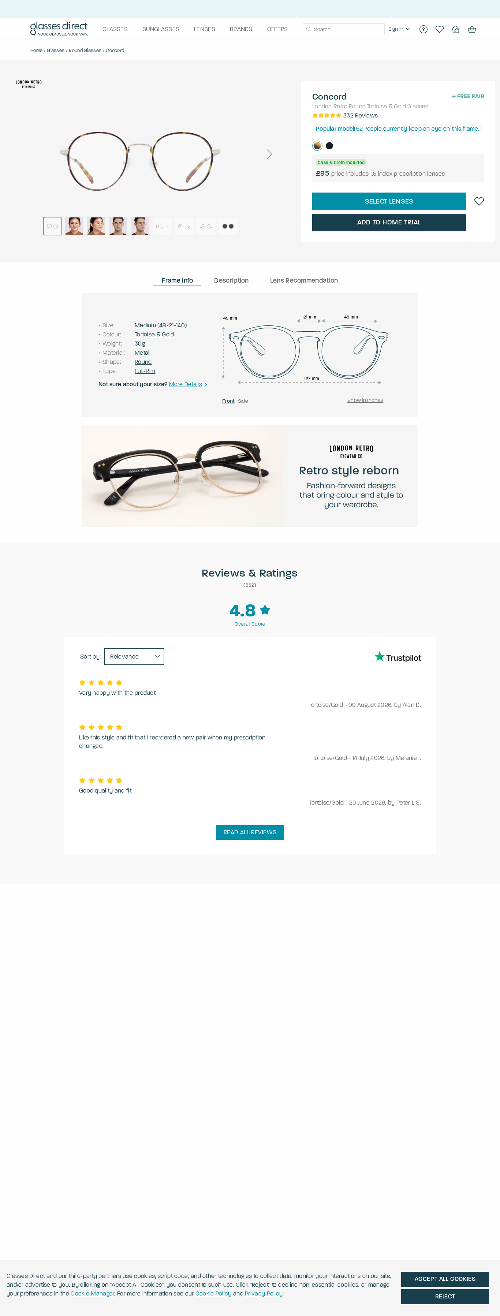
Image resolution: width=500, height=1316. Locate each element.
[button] (269, 154)
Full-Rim (145, 371)
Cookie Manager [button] (92, 1293)
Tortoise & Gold (386, 106)
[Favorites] (440, 29)
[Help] (423, 29)
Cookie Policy (213, 1293)
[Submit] (308, 29)
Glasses (418, 106)
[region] (400, 29)
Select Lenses (389, 201)
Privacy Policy (264, 1293)
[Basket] (472, 29)
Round (357, 106)
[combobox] (344, 29)
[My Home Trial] (456, 29)
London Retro (330, 106)
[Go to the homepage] (59, 29)
